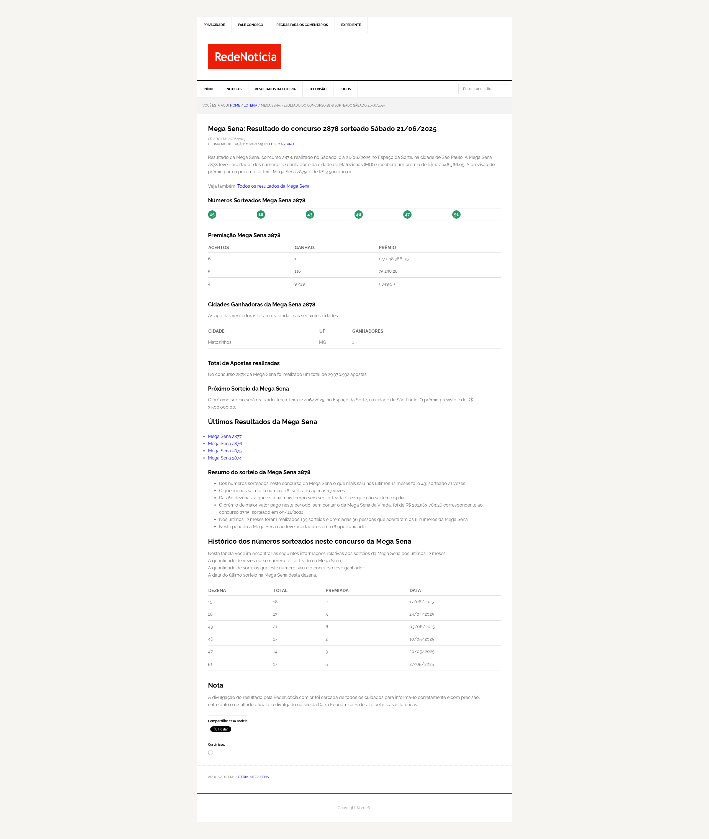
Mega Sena (259, 777)
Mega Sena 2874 (225, 458)
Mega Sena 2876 (225, 443)
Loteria (241, 777)
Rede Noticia (354, 56)
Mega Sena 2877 (225, 436)
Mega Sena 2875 (225, 450)
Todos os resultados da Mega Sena (273, 186)
